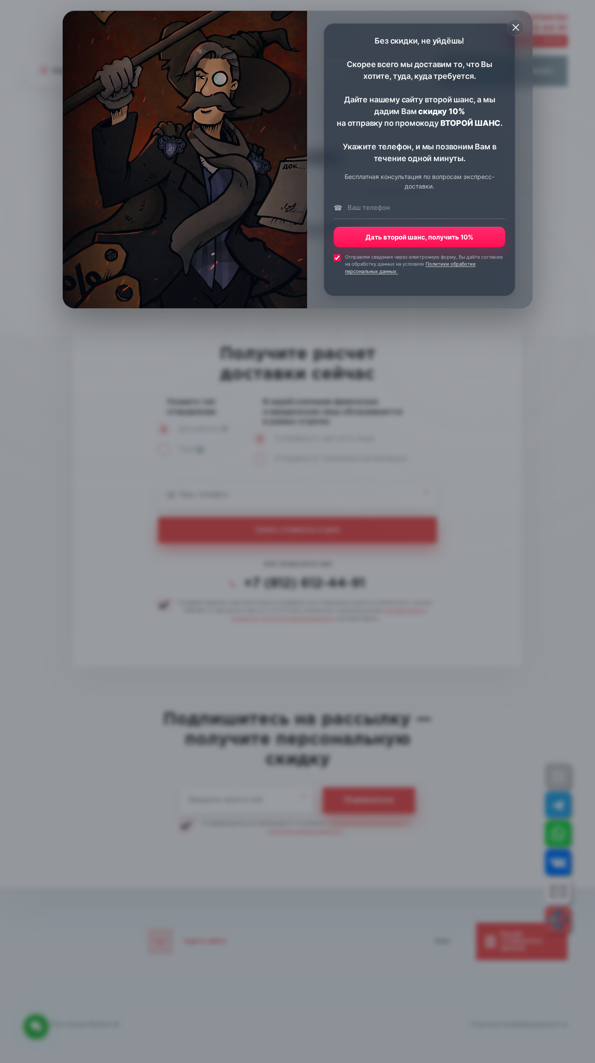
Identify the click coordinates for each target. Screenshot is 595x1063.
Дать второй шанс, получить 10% (419, 237)
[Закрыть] (515, 27)
